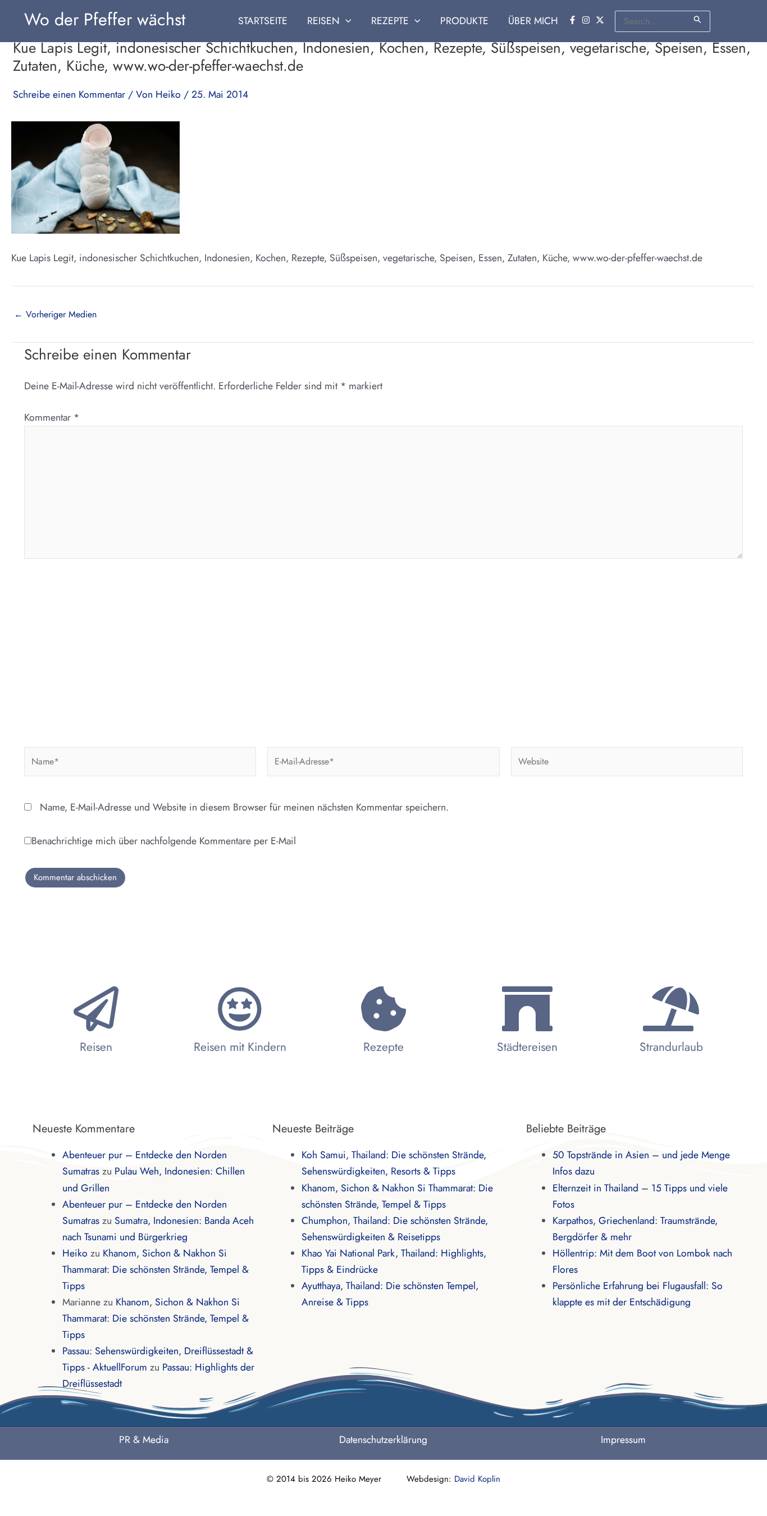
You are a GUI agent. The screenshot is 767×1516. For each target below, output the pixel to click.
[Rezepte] (383, 1008)
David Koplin (477, 1479)
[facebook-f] (573, 20)
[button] (345, 21)
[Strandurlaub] (671, 1008)
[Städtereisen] (527, 1008)
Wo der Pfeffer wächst (104, 19)
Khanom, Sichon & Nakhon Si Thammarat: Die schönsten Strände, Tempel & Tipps (155, 1269)
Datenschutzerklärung (383, 1439)
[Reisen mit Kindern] (239, 1008)
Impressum (623, 1439)
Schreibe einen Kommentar (69, 94)
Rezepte (383, 1047)
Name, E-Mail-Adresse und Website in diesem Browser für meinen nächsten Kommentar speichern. (244, 807)
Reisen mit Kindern (240, 1047)
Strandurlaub (671, 1047)
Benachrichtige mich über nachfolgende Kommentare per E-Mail (163, 841)
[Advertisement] (383, 648)
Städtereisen (527, 1047)
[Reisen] (96, 1008)
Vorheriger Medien (55, 314)
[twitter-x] (601, 20)
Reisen (96, 1047)
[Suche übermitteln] (697, 19)
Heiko (75, 1253)
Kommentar (51, 417)
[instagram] (587, 20)
